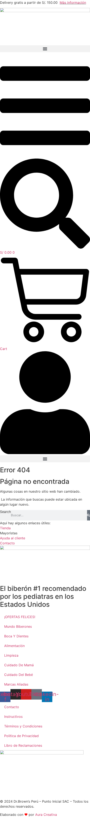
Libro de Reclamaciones (23, 745)
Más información (73, 2)
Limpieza (11, 655)
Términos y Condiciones (23, 726)
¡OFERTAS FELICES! (19, 617)
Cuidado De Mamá (19, 665)
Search (5, 512)
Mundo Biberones (18, 626)
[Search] (88, 515)
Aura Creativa (46, 814)
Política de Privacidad (21, 736)
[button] (45, 48)
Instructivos (13, 716)
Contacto (11, 707)
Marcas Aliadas (16, 684)
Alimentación (14, 646)
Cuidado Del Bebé (18, 675)
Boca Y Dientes (16, 636)
